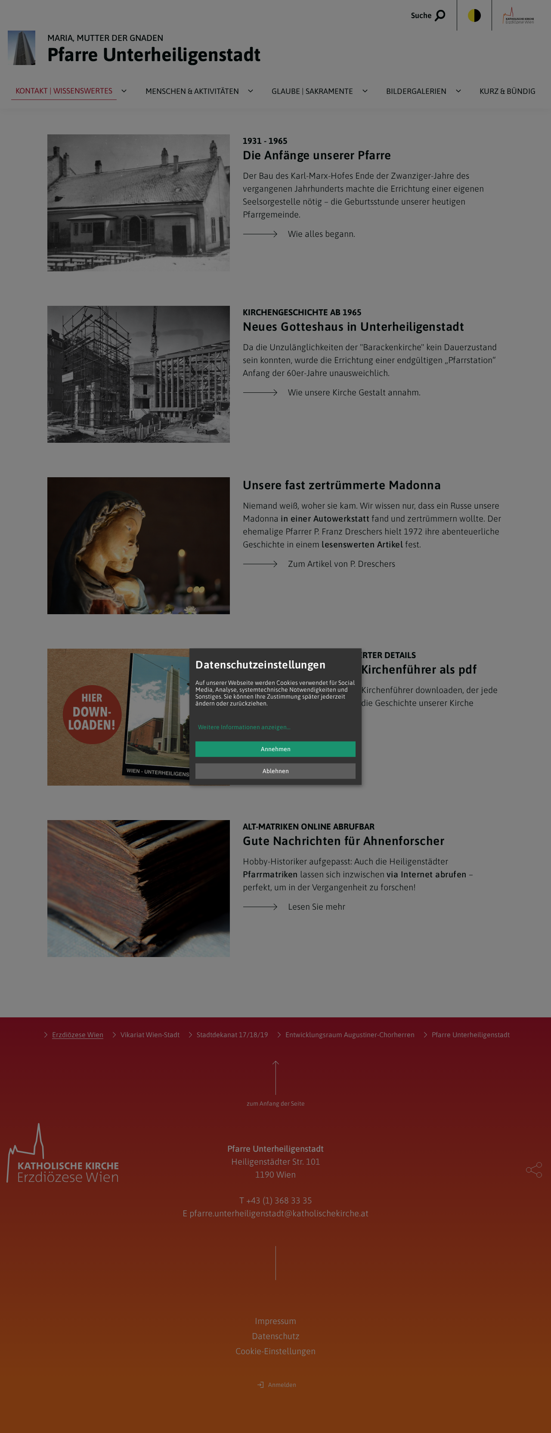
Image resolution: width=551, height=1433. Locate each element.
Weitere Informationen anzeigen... (244, 727)
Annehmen (276, 749)
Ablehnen (276, 771)
